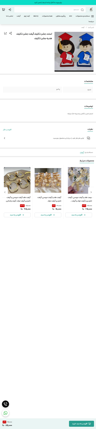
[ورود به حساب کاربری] (10, 9)
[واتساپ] (5, 413)
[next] (5, 192)
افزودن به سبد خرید (79, 423)
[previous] (91, 192)
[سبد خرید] (3, 9)
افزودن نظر (7, 129)
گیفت (82, 27)
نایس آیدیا (91, 27)
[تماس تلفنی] (5, 404)
